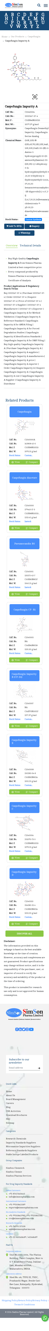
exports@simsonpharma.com (23, 1207)
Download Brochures (16, 1115)
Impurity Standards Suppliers (21, 1142)
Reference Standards (25, 1019)
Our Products (17, 36)
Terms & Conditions (24, 1304)
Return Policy (25, 1300)
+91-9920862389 (17, 1204)
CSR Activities (13, 1111)
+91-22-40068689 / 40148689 (23, 1237)
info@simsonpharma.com (22, 1197)
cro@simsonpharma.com (21, 1218)
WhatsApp (25, 233)
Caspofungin (34, 36)
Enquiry (35, 226)
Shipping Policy (10, 1300)
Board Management (16, 1099)
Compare (33, 462)
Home (4, 36)
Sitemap (10, 1123)
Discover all (24, 933)
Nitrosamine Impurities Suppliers (23, 1146)
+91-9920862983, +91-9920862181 (25, 1215)
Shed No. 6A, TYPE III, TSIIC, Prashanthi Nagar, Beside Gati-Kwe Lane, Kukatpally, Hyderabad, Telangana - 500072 (26, 1282)
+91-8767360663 (17, 1194)
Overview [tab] (12, 245)
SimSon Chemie (14, 1172)
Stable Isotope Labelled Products (22, 1154)
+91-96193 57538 (17, 1226)
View (17, 462)
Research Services (36, 1019)
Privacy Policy (39, 1300)
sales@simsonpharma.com (22, 1229)
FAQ (8, 1119)
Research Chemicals (13, 1019)
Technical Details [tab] (30, 245)
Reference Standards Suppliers (21, 1150)
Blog (8, 1107)
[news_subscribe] (39, 1068)
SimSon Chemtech (15, 1168)
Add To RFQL (15, 226)
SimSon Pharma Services (18, 1176)
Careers (10, 1103)
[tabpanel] (24, 319)
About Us (10, 1095)
